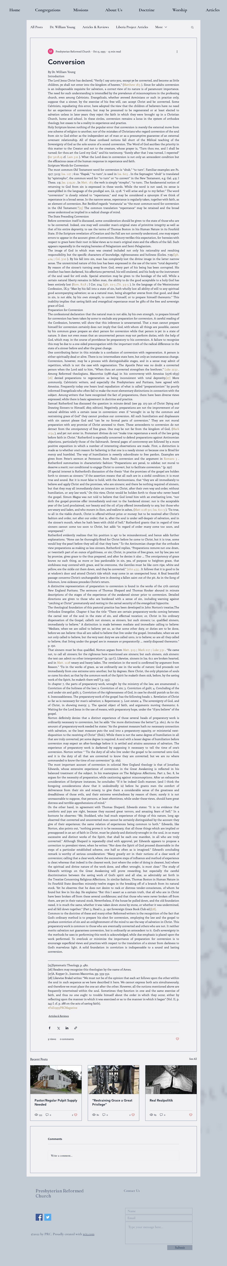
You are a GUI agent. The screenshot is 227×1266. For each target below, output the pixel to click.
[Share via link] (75, 1028)
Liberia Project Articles (132, 27)
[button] (47, 10)
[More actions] (177, 51)
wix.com (88, 1234)
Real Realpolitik (161, 1100)
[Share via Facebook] (49, 1028)
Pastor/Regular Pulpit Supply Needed (56, 1102)
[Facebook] (39, 1217)
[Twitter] (47, 1217)
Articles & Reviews (95, 27)
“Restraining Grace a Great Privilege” (112, 1102)
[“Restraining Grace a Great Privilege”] (113, 1079)
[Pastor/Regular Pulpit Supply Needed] (56, 1079)
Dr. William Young (62, 27)
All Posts (36, 27)
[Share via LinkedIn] (67, 1028)
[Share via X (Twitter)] (58, 1028)
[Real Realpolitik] (171, 1079)
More (159, 27)
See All (193, 1058)
